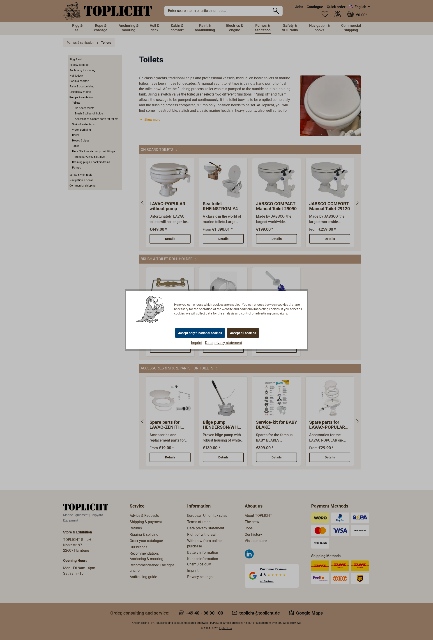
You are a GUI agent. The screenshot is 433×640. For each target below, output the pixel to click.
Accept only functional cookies (200, 333)
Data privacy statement (223, 343)
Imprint (196, 343)
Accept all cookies (243, 333)
